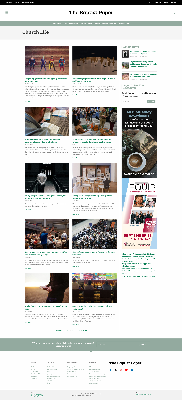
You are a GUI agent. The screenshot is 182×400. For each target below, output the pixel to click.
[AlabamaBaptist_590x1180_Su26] (139, 213)
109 (80, 331)
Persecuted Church (52, 378)
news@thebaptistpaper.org (143, 394)
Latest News (86, 23)
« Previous (58, 331)
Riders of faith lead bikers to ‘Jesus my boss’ (138, 276)
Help (86, 395)
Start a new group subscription (97, 376)
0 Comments (143, 56)
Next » (85, 331)
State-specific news (52, 369)
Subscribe (91, 367)
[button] (174, 13)
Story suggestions (72, 367)
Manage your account (95, 381)
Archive (49, 371)
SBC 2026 (57, 23)
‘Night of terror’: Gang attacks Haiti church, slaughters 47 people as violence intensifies (143, 64)
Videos (48, 383)
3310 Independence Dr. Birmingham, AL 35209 (37, 395)
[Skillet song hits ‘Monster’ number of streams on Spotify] (125, 54)
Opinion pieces (51, 374)
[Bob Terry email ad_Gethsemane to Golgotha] (139, 143)
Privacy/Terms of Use (78, 395)
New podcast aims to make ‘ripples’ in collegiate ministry (136, 265)
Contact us (34, 378)
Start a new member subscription (98, 374)
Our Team (33, 369)
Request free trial (93, 383)
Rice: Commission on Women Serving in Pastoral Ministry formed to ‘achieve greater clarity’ (139, 271)
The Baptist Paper (28, 2)
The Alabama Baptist (12, 2)
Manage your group (94, 378)
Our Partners (34, 371)
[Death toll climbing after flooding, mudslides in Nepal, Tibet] (125, 76)
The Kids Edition (71, 23)
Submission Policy (72, 376)
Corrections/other (72, 374)
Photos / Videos (71, 371)
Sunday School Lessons (105, 23)
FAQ (90, 395)
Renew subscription (94, 369)
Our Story (33, 367)
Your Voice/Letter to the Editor (75, 369)
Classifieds (124, 23)
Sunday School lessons (53, 376)
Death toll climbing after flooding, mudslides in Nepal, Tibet (143, 76)
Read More (28, 101)
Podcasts (49, 381)
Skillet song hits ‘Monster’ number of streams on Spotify (143, 53)
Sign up (151, 101)
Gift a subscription (94, 371)
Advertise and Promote (37, 374)
